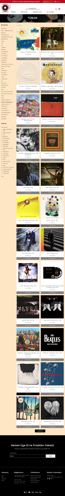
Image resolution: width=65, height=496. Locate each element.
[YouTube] (55, 1)
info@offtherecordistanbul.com (56, 477)
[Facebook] (57, 1)
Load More (40, 431)
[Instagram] (54, 1)
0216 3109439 (50, 475)
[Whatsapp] (59, 1)
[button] (13, 12)
